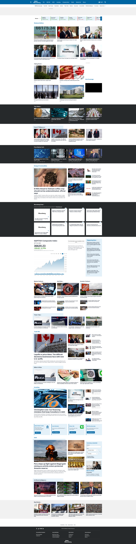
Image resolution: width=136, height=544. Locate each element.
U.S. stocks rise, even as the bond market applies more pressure (75, 415)
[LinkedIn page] (43, 528)
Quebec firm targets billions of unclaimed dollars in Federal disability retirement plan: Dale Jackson (67, 383)
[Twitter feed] (36, 528)
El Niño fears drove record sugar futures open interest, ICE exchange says (75, 194)
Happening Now (92, 240)
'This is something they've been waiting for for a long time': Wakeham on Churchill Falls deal (76, 119)
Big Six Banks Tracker (39, 425)
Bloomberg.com (59, 206)
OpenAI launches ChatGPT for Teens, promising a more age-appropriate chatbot (90, 383)
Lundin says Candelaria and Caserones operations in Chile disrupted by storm (97, 188)
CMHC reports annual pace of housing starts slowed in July (94, 515)
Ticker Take (66, 5)
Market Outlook (102, 5)
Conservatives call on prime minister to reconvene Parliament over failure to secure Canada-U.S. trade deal (41, 140)
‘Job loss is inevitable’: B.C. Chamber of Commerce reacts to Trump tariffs (76, 359)
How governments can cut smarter (41, 99)
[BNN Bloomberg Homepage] (37, 2)
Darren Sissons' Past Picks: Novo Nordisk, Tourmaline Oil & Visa (75, 159)
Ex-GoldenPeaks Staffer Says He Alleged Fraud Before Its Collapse (76, 225)
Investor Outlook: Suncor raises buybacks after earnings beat (94, 301)
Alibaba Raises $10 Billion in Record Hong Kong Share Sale (58, 225)
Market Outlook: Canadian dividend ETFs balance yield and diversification (49, 301)
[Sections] (31, 2)
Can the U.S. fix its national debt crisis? (42, 118)
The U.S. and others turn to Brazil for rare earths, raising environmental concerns (75, 180)
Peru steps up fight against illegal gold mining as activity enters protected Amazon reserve (50, 466)
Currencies (96, 5)
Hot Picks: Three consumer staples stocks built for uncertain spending (71, 307)
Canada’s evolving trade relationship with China (69, 80)
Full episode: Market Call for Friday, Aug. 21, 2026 (41, 159)
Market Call (78, 2)
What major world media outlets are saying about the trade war (97, 347)
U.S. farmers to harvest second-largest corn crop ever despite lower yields (96, 176)
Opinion (61, 5)
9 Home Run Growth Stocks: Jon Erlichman (93, 327)
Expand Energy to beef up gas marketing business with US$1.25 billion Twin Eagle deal (96, 182)
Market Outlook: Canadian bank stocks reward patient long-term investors (43, 297)
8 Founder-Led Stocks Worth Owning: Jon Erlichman (59, 327)
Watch (72, 2)
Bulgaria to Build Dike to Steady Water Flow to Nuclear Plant (58, 211)
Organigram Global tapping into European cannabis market (92, 119)
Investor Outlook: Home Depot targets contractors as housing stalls (90, 297)
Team (75, 524)
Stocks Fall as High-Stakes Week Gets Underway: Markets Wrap (93, 211)
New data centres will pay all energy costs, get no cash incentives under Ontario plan (96, 170)
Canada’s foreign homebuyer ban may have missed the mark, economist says (42, 515)
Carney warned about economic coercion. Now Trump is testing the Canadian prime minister (96, 341)
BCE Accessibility (39, 534)
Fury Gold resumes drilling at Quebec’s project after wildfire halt (76, 469)
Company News (66, 2)
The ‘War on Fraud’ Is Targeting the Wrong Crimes (41, 219)
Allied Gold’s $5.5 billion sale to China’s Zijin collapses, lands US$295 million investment (76, 453)
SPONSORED (89, 472)
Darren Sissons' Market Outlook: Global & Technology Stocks (92, 159)
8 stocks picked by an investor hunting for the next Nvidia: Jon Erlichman (42, 327)
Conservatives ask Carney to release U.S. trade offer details (67, 40)
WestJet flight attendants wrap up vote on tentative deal (91, 40)
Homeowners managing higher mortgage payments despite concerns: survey (57, 515)
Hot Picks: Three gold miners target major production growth (71, 301)
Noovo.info (87, 534)
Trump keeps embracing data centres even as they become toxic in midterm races (90, 496)
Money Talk (71, 426)
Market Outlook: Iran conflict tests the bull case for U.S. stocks (49, 307)
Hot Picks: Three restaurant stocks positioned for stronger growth (67, 297)
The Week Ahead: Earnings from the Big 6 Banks (67, 58)
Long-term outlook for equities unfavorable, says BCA (57, 119)
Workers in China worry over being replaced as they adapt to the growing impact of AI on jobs (45, 496)
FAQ (66, 524)
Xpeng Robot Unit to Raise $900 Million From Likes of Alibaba (41, 233)
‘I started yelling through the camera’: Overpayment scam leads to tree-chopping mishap (76, 140)
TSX (43, 2)
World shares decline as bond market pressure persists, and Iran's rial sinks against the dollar (44, 40)
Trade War (45, 5)
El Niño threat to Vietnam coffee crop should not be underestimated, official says (49, 191)
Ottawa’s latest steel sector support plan (42, 80)
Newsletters (57, 5)
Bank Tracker (51, 5)
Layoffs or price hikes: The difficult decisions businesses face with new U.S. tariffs (58, 140)
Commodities (81, 5)
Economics (76, 5)
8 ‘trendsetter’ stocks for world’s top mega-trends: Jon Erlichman (76, 327)
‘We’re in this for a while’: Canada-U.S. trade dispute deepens (94, 140)
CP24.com (70, 535)
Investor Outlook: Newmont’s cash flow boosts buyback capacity (94, 307)
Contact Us (38, 535)
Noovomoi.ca (87, 535)
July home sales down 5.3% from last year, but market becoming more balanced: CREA (76, 515)
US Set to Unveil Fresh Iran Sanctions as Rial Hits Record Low (94, 225)
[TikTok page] (39, 528)
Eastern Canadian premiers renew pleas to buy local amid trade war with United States (97, 353)
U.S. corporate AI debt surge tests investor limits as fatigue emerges (68, 496)
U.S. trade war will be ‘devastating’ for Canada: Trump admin (89, 59)
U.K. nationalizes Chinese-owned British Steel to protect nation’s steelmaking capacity (97, 194)
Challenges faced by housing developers (68, 99)
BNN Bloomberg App (38, 5)
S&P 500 (48, 2)
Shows (84, 2)
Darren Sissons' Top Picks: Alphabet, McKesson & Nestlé (59, 159)
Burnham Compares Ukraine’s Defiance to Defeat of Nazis (75, 211)
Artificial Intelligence (89, 5)
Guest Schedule (55, 426)
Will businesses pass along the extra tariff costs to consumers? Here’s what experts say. (44, 59)
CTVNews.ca (71, 534)
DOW (53, 2)
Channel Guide (70, 524)
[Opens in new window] (93, 465)
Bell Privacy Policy (55, 534)
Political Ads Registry (56, 535)
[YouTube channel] (41, 528)
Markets (71, 5)
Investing (58, 2)
